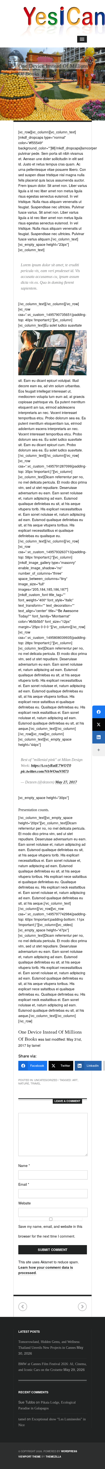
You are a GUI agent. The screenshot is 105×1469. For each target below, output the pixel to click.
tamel (22, 1419)
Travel (36, 1083)
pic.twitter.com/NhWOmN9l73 (45, 771)
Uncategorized (45, 1080)
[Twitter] (98, 724)
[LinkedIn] (98, 737)
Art (75, 1080)
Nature (23, 1083)
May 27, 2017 (66, 782)
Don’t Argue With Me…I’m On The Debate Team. (82, 1306)
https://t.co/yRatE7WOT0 (51, 765)
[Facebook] (98, 712)
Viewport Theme (29, 1456)
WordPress (69, 1451)
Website (24, 1203)
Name (24, 1165)
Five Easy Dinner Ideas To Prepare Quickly (22, 1306)
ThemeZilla (53, 1456)
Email (23, 1184)
